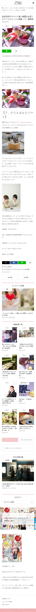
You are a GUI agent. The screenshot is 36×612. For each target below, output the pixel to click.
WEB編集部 (26, 56)
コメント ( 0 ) (10, 439)
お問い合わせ (5, 604)
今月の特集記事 (18, 457)
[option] (18, 475)
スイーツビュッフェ (19, 269)
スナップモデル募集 (7, 601)
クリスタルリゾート (9, 269)
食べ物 (9, 266)
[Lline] (6, 51)
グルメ (5, 266)
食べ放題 (27, 269)
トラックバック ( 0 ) (26, 439)
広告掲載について (6, 598)
